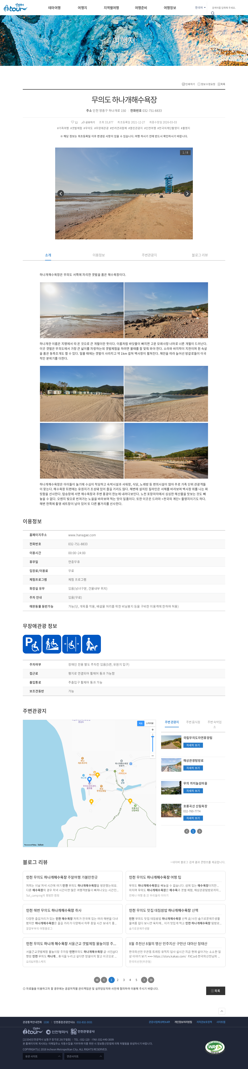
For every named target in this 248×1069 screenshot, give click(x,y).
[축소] (152, 755)
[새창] (215, 1048)
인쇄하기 (190, 84)
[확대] (152, 729)
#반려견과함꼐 (119, 128)
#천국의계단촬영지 (168, 128)
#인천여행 (150, 128)
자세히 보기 (193, 745)
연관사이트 (73, 1056)
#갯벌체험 (76, 128)
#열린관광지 (135, 128)
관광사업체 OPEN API (159, 1022)
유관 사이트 (31, 1056)
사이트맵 (220, 1022)
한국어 (199, 7)
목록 (223, 84)
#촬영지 (186, 128)
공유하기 (90, 122)
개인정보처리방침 (183, 1022)
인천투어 (15, 7)
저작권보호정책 (204, 1022)
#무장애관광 (101, 128)
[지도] (140, 723)
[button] (60, 193)
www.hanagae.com (82, 535)
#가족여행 (63, 128)
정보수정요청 (208, 84)
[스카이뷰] (149, 723)
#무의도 (88, 128)
